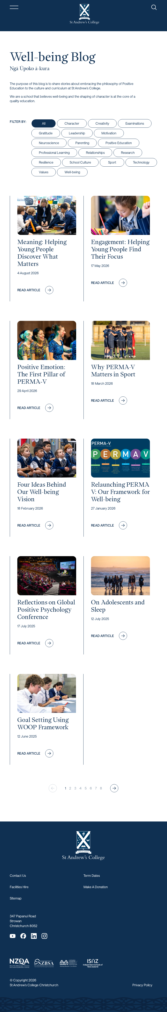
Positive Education (118, 143)
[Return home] (84, 14)
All (43, 123)
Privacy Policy (142, 985)
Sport (112, 162)
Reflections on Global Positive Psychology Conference (46, 609)
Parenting (82, 143)
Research (128, 152)
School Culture (80, 162)
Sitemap (16, 898)
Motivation (108, 133)
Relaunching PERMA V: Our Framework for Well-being (120, 491)
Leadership (77, 133)
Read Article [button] (33, 291)
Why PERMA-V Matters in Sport (113, 370)
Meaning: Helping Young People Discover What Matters (41, 253)
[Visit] (19, 963)
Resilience (46, 162)
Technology (141, 162)
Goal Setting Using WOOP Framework (43, 723)
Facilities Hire (19, 887)
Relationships (95, 152)
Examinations (134, 123)
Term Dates (92, 875)
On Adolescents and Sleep (118, 606)
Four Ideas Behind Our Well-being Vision (41, 491)
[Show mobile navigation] (14, 7)
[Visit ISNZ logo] (93, 963)
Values (43, 172)
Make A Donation (96, 887)
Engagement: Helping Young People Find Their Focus (120, 249)
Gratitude (46, 133)
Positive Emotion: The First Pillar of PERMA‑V (41, 374)
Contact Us (18, 875)
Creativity (102, 123)
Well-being (72, 172)
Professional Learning (54, 152)
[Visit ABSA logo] (68, 963)
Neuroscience (49, 143)
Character (72, 123)
